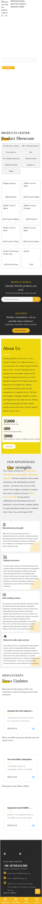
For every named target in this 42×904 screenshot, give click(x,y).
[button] (38, 62)
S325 (31, 264)
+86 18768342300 (15, 860)
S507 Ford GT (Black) (10, 219)
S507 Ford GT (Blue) (31, 241)
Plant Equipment (8, 894)
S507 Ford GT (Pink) (11, 241)
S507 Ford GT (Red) (31, 197)
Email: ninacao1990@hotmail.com (18, 867)
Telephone (5, 902)
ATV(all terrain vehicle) (11, 146)
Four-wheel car (11, 152)
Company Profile (9, 890)
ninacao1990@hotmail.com (26, 902)
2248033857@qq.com (36, 902)
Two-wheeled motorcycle (11, 158)
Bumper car (31, 165)
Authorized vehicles (11, 165)
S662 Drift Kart (10, 197)
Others (11, 171)
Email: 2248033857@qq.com (17, 872)
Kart (30, 152)
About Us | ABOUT (9, 887)
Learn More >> (8, 68)
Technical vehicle (31, 158)
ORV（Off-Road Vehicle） (31, 146)
